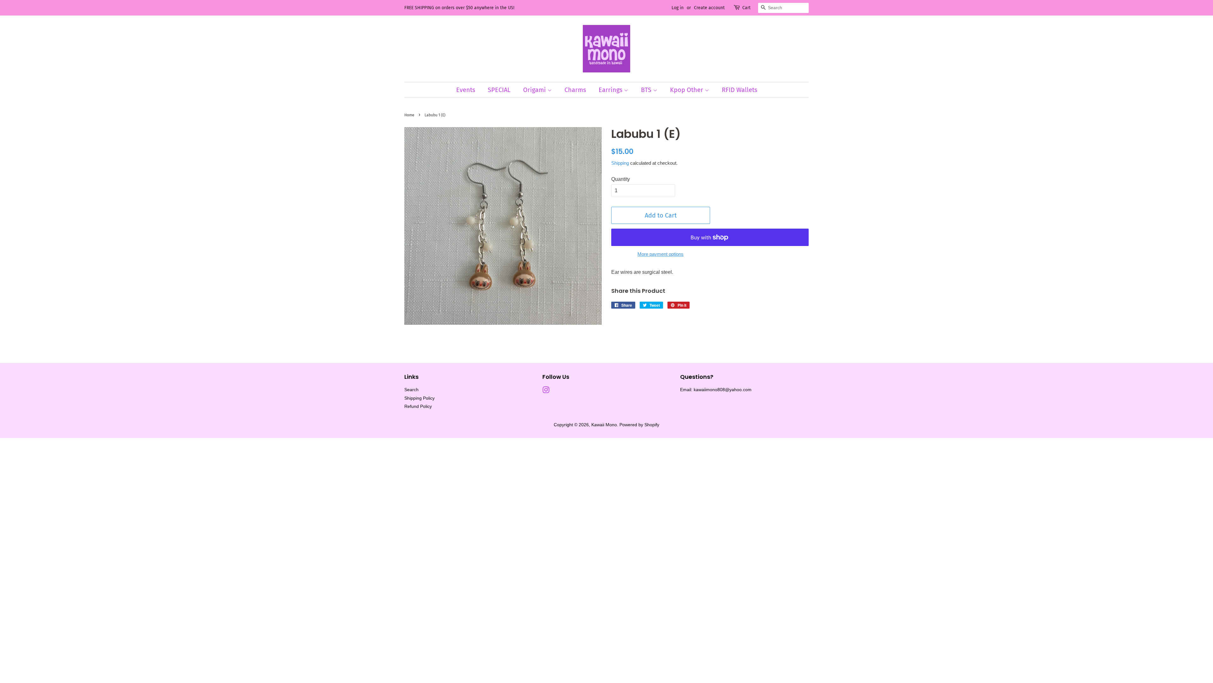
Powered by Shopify (639, 424)
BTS (647, 90)
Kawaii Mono (604, 424)
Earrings (611, 90)
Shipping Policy (419, 398)
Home (409, 115)
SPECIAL (499, 90)
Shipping (620, 163)
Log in (678, 7)
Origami (535, 90)
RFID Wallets (739, 90)
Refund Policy (418, 406)
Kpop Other (687, 90)
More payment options (660, 254)
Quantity (620, 179)
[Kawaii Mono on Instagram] (545, 391)
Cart (746, 7)
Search (411, 389)
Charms (575, 90)
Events (465, 90)
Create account (709, 7)
